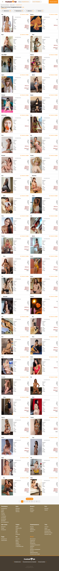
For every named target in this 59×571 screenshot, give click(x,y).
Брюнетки (3, 526)
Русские (32, 526)
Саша (33, 195)
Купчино (32, 550)
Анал (17, 529)
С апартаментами (19, 546)
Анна (33, 397)
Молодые (32, 510)
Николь (3, 417)
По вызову (3, 517)
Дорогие (17, 510)
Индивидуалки (17, 561)
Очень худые (47, 529)
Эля (2, 14)
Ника (33, 34)
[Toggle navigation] (2, 1)
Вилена (32, 14)
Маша (2, 437)
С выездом (18, 544)
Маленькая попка (48, 532)
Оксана (3, 236)
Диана (33, 74)
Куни (17, 532)
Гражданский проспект (35, 544)
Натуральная (4, 538)
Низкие (46, 510)
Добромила (3, 115)
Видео (2, 511)
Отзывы (3, 513)
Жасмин (3, 95)
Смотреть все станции (35, 554)
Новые (2, 510)
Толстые (46, 526)
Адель (2, 74)
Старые (31, 511)
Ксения (31, 155)
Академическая (25, 1)
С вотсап (3, 514)
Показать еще (30, 498)
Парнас (31, 547)
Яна (33, 316)
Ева (4, 477)
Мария (31, 95)
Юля (2, 175)
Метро (17, 540)
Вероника (34, 175)
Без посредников (5, 522)
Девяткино (32, 541)
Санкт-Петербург (36, 1)
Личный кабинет (41, 561)
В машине (18, 534)
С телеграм (3, 516)
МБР (17, 531)
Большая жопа (48, 531)
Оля (2, 276)
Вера (2, 34)
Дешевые (18, 508)
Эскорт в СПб (18, 528)
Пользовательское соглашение (29, 561)
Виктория (5, 296)
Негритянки (32, 529)
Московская (32, 538)
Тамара (32, 417)
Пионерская (32, 543)
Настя (31, 256)
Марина (32, 296)
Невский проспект (34, 552)
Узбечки (32, 528)
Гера (33, 437)
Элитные (17, 511)
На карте (17, 538)
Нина (4, 256)
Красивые (3, 520)
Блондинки (3, 529)
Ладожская (32, 540)
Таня (2, 356)
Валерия (3, 155)
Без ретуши (3, 519)
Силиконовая (4, 540)
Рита (2, 135)
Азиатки (32, 531)
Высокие (46, 508)
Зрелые (31, 508)
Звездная (32, 546)
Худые (46, 528)
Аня (31, 115)
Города (17, 543)
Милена (32, 54)
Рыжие (2, 528)
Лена (2, 215)
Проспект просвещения (35, 549)
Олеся (31, 356)
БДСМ (17, 526)
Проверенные (4, 508)
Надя (2, 457)
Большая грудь (48, 534)
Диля (4, 195)
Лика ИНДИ (3, 54)
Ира (31, 135)
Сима (31, 477)
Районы (17, 541)
